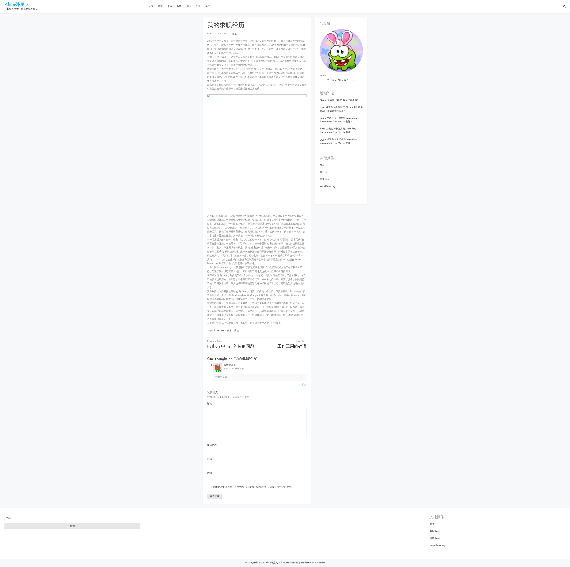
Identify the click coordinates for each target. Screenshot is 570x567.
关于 (207, 6)
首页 (150, 6)
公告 (198, 6)
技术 (229, 331)
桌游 (169, 6)
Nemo (323, 100)
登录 (322, 165)
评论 (188, 6)
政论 (179, 6)
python (220, 331)
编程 (236, 331)
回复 (304, 385)
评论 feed (325, 179)
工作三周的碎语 (292, 346)
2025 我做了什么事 (347, 100)
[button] (564, 6)
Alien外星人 (17, 4)
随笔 (160, 6)
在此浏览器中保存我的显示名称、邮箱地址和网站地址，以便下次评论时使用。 (252, 487)
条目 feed (325, 172)
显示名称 (212, 445)
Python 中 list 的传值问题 (230, 346)
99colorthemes (317, 563)
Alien (212, 34)
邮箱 (209, 459)
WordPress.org (327, 186)
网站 (209, 473)
